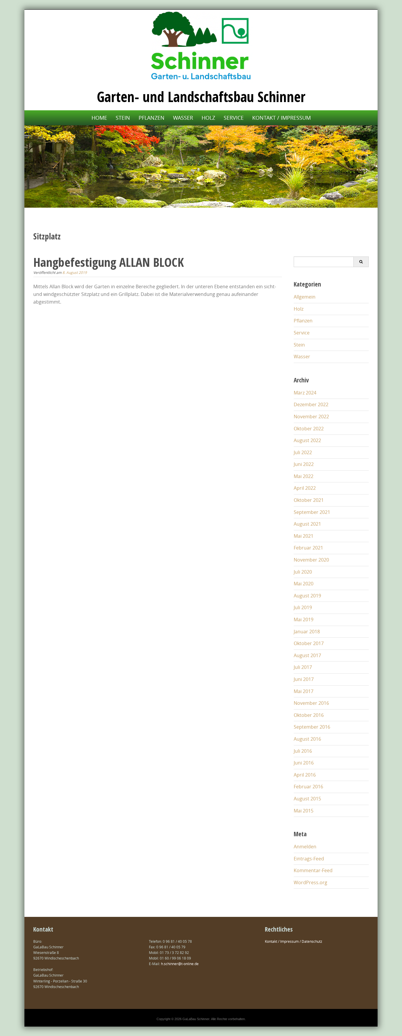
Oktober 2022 (309, 428)
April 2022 (305, 488)
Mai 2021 (303, 536)
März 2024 (305, 392)
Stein (123, 117)
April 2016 (305, 775)
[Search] (361, 261)
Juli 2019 (303, 607)
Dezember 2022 (311, 404)
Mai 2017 (303, 691)
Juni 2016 (304, 762)
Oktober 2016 (309, 715)
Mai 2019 (303, 619)
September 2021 (312, 512)
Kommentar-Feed (313, 870)
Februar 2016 (308, 786)
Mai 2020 (303, 583)
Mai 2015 (303, 810)
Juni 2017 (304, 679)
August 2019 (307, 595)
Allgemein (304, 297)
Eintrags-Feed (309, 858)
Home (99, 117)
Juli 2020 (303, 572)
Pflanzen (152, 117)
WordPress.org (310, 882)
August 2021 (307, 524)
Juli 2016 (303, 751)
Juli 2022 (303, 452)
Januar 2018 (307, 631)
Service (234, 117)
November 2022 (311, 416)
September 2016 (312, 727)
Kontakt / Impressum (281, 117)
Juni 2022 (304, 464)
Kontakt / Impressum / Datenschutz (293, 941)
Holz (208, 117)
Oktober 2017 (309, 643)
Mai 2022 (303, 476)
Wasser (183, 117)
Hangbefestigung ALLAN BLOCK (108, 262)
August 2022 (307, 440)
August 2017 (307, 655)
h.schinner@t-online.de (180, 963)
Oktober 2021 (309, 500)
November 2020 (311, 560)
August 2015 (307, 798)
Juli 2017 (303, 667)
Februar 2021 (308, 547)
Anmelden (305, 846)
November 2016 (311, 703)
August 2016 (307, 739)
